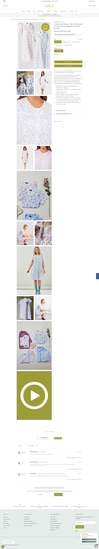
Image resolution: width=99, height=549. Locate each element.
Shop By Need (63, 11)
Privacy (5, 527)
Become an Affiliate (54, 527)
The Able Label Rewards (55, 523)
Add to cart (68, 62)
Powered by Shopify (15, 544)
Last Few (71, 11)
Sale (76, 11)
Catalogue (48, 11)
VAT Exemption (53, 521)
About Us (5, 517)
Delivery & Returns (28, 521)
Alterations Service (28, 525)
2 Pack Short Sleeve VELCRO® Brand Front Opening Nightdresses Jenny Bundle (29, 19)
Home (23, 11)
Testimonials (26, 519)
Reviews (5, 521)
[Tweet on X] (57, 121)
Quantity (56, 54)
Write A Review (58, 438)
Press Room (6, 523)
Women (29, 11)
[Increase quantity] (60, 57)
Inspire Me (55, 11)
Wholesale (52, 530)
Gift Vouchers (53, 519)
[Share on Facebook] (58, 121)
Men (34, 11)
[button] (96, 546)
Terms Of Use (6, 525)
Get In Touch (6, 519)
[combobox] (23, 446)
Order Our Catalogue (55, 525)
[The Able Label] (49, 6)
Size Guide (52, 517)
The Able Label (9, 544)
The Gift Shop (40, 11)
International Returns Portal (30, 523)
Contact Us (26, 517)
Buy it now (68, 66)
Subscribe (58, 494)
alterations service (62, 91)
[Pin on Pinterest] (60, 121)
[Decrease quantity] (55, 57)
